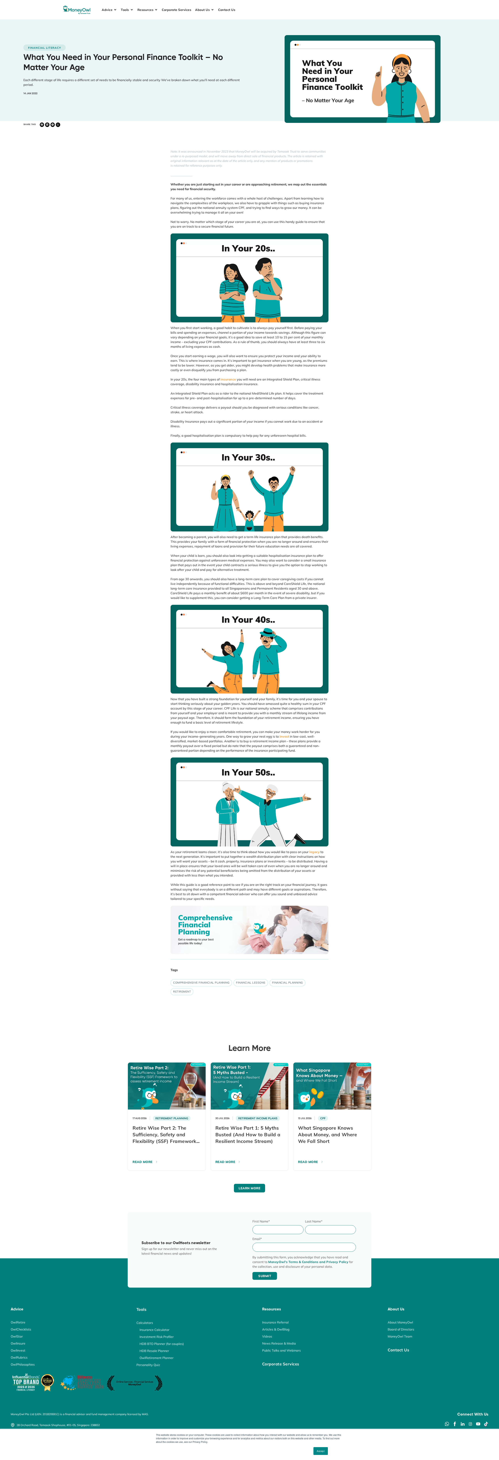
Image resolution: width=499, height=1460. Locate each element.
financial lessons (250, 982)
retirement (182, 991)
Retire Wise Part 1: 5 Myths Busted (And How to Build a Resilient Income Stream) (247, 1134)
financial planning (287, 982)
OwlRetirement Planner (156, 1358)
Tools (141, 1309)
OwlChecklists (21, 1329)
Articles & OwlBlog (275, 1329)
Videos (267, 1336)
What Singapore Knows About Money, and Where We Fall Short (327, 1134)
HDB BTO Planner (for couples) (162, 1344)
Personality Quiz (148, 1365)
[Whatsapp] (447, 1424)
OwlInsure (18, 1343)
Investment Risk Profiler (157, 1337)
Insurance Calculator (154, 1330)
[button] (109, 10)
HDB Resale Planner (154, 1351)
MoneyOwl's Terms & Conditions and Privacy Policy (308, 1262)
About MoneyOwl (400, 1322)
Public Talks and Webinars (281, 1350)
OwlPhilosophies (23, 1364)
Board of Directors (401, 1329)
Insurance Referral (275, 1322)
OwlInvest (18, 1350)
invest (284, 736)
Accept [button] (321, 1451)
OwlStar (17, 1336)
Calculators (144, 1323)
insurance (228, 379)
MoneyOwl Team (400, 1336)
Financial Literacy (44, 48)
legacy (314, 852)
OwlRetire (18, 1322)
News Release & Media (279, 1343)
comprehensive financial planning (201, 982)
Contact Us (398, 1349)
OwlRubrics (19, 1357)
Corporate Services (280, 1364)
